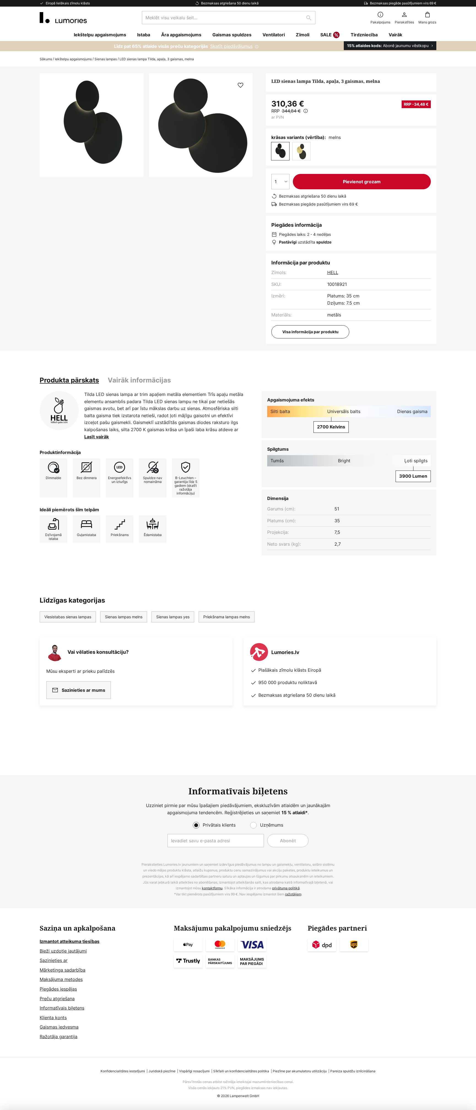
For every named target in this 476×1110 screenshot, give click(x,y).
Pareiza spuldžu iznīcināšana (352, 1071)
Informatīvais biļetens (62, 1008)
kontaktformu (212, 888)
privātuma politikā (286, 888)
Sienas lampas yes (173, 616)
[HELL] (59, 410)
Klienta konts (53, 1018)
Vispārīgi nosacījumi (194, 1071)
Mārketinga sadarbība (62, 970)
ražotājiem (293, 894)
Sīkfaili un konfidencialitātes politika (241, 1071)
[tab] (69, 380)
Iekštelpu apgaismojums (73, 59)
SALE (326, 34)
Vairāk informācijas (139, 380)
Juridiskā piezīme (161, 1071)
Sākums (46, 59)
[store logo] (63, 17)
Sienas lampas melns (123, 616)
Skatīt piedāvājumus (231, 46)
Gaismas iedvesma (59, 1027)
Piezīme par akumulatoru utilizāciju (300, 1071)
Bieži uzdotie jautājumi (63, 951)
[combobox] (228, 17)
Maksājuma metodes (61, 979)
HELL (332, 272)
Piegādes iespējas (58, 989)
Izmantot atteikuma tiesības (69, 941)
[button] (240, 85)
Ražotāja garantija (58, 1037)
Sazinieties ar (53, 960)
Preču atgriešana (57, 999)
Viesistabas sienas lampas (67, 616)
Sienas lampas (105, 59)
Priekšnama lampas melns (226, 616)
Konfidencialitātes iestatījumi (123, 1071)
